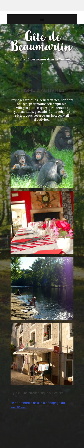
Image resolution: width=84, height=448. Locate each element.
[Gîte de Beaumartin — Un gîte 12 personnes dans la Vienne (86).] (42, 41)
